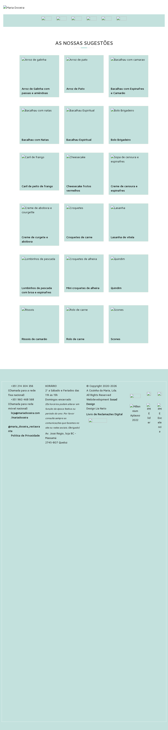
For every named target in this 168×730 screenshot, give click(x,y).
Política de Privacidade (25, 435)
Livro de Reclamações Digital (104, 414)
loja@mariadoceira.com (25, 413)
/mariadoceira (19, 417)
